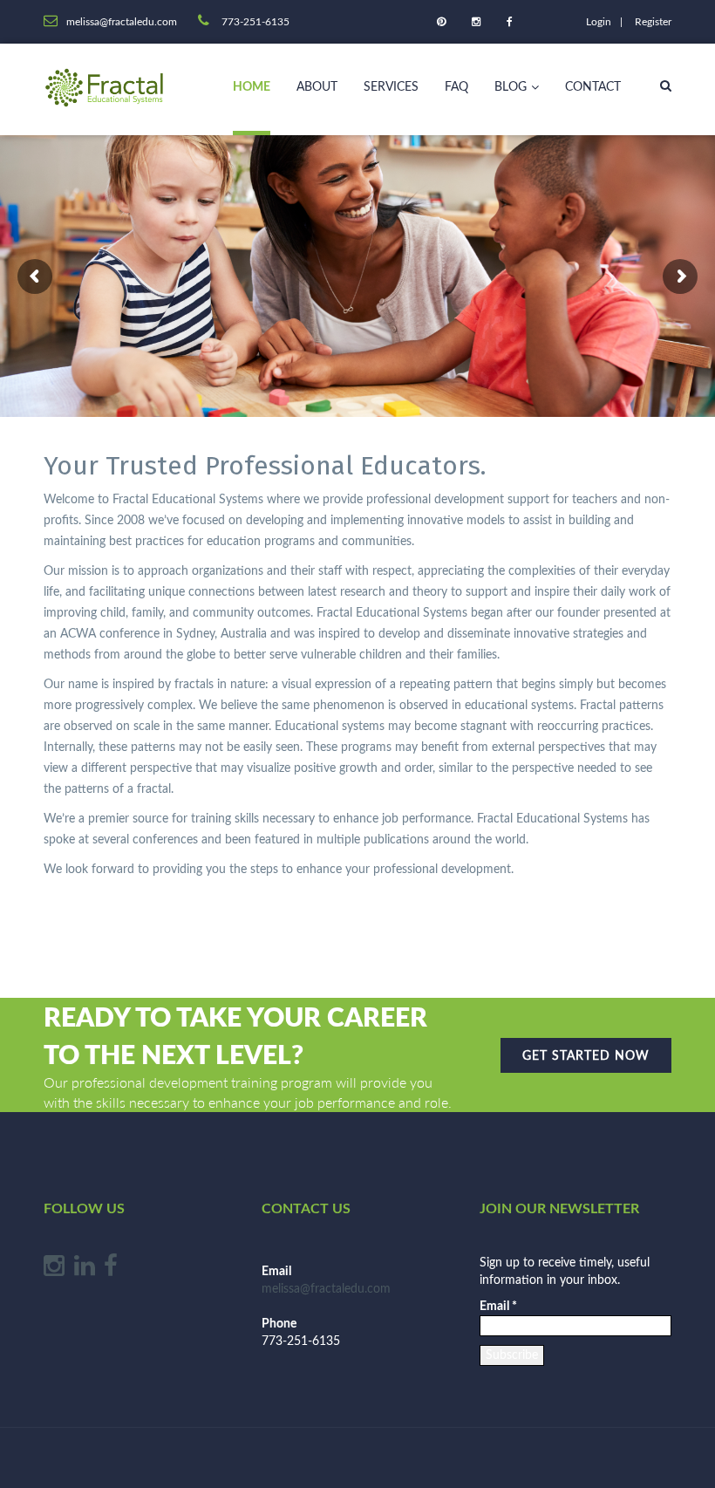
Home (251, 87)
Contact (593, 87)
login (598, 22)
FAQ (456, 87)
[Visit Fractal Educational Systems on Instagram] (54, 1271)
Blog (510, 87)
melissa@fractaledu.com (326, 1289)
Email (498, 1306)
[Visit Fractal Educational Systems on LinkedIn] (84, 1271)
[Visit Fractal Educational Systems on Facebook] (111, 1271)
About (316, 87)
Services (391, 87)
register (653, 22)
